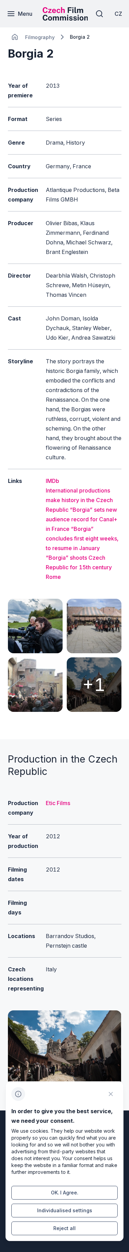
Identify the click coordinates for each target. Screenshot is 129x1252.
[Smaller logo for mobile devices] (65, 18)
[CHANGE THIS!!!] (15, 37)
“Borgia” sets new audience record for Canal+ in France (81, 519)
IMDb (52, 480)
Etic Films (58, 803)
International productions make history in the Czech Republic (79, 500)
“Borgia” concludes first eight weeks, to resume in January (82, 538)
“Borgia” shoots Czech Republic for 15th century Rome (79, 567)
